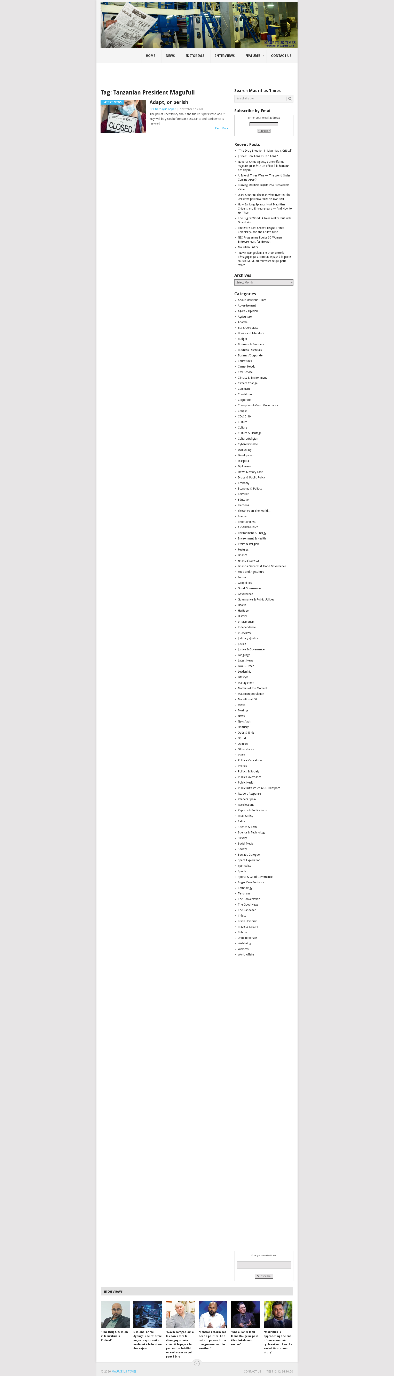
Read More (221, 128)
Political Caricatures (250, 760)
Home (150, 56)
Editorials (195, 56)
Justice (242, 643)
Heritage (243, 610)
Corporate (244, 399)
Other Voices (246, 749)
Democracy (245, 449)
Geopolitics (245, 582)
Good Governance (249, 588)
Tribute (242, 932)
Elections (243, 505)
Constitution (245, 394)
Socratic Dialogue (249, 854)
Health (242, 605)
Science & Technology (251, 832)
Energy (242, 516)
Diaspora (243, 460)
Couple (242, 411)
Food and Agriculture (251, 571)
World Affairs (246, 954)
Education (244, 499)
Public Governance (249, 777)
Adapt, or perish (169, 102)
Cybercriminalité (248, 444)
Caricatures (245, 361)
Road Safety (245, 815)
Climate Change (248, 383)
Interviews (225, 56)
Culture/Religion (248, 438)
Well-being (244, 943)
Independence (247, 627)
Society (242, 849)
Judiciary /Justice (248, 638)
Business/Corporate (250, 355)
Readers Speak (247, 799)
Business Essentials (250, 349)
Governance (245, 594)
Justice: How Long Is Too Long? (258, 156)
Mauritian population (251, 693)
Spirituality (244, 865)
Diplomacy (244, 466)
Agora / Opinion (248, 311)
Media (241, 704)
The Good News (248, 904)
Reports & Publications (252, 810)
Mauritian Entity (248, 247)
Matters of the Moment (252, 688)
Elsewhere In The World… (254, 510)
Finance (242, 555)
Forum (242, 577)
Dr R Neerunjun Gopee (163, 109)
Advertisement (247, 305)
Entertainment (247, 521)
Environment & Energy (252, 533)
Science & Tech (247, 827)
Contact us (281, 56)
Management (246, 682)
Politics (242, 766)
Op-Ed (242, 738)
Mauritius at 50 (247, 699)
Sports (242, 871)
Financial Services (248, 560)
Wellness (243, 949)
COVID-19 (244, 416)
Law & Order (246, 666)
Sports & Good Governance (255, 876)
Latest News (245, 660)
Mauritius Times (124, 1371)
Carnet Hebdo (246, 366)
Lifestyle (243, 677)
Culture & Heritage (249, 433)
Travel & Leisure (248, 926)
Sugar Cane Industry (251, 882)
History (242, 616)
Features (252, 56)
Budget (242, 338)
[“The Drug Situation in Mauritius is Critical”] (115, 1314)
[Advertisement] (171, 73)
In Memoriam (246, 621)
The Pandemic (247, 910)
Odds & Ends (246, 732)
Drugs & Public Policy (251, 477)
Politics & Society (248, 771)
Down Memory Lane (250, 472)
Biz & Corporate (248, 327)
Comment (244, 388)
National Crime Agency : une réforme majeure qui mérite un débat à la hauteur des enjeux (263, 166)
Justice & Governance (251, 649)
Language (244, 655)
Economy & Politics (250, 488)
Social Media (245, 843)
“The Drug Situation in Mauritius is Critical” (265, 150)
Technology (245, 888)
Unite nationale (247, 937)
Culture (242, 422)
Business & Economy (251, 344)
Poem (241, 754)
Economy (243, 483)
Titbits (242, 915)
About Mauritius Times (252, 300)
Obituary (243, 727)
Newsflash (244, 721)
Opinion (243, 743)
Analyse (242, 322)
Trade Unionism (247, 921)
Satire (241, 821)
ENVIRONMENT (248, 527)
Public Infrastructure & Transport (259, 788)
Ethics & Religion (248, 544)
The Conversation (249, 899)
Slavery (242, 838)
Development (246, 455)
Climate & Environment (252, 377)
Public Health (246, 782)
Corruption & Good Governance (258, 405)
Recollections (246, 804)
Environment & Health (252, 538)
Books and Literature (251, 333)
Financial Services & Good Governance (262, 566)
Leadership (244, 671)
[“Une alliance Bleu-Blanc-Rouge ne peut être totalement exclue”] (245, 1314)
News (170, 56)
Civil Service (245, 372)
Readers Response (249, 793)
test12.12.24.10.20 (279, 1371)
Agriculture (245, 316)
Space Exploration (249, 860)
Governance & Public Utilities (256, 599)
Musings (243, 710)
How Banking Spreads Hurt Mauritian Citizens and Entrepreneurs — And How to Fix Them (265, 208)
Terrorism (244, 893)
